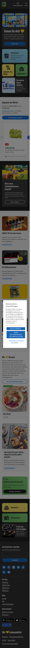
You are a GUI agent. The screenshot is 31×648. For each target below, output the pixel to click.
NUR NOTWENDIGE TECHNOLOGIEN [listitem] (16, 334)
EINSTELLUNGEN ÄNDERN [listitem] (16, 342)
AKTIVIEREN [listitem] (15, 329)
